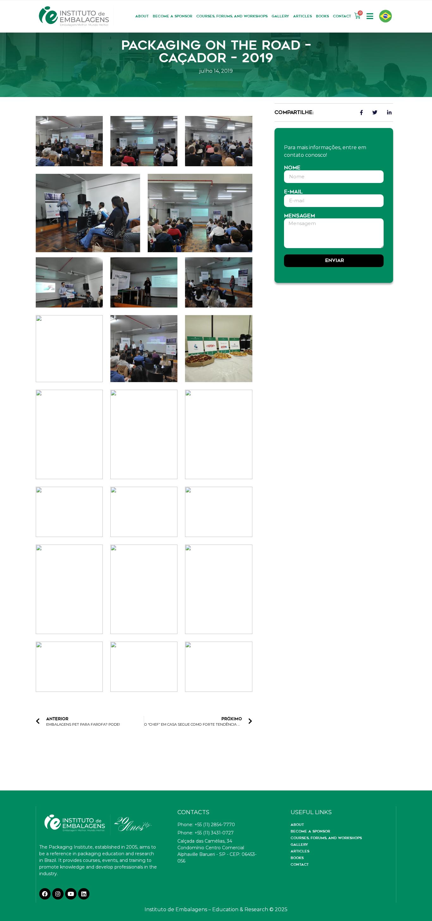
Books (322, 16)
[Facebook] (45, 894)
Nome (292, 167)
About (142, 16)
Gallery (280, 16)
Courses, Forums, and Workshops (232, 16)
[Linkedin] (83, 894)
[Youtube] (71, 894)
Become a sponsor (172, 16)
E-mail (293, 191)
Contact (342, 16)
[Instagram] (58, 894)
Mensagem (299, 215)
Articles (302, 16)
